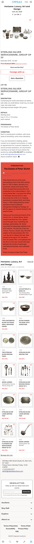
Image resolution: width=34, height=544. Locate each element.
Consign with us (17, 72)
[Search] (10, 542)
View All (30, 262)
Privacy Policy (24, 495)
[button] (3, 2)
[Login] (30, 2)
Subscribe (26, 492)
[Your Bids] (24, 542)
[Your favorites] (17, 542)
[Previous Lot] (13, 14)
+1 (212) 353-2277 (8, 469)
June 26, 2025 (17, 12)
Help (26, 2)
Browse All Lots (7, 455)
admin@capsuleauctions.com (15, 154)
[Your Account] (3, 542)
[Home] (31, 542)
